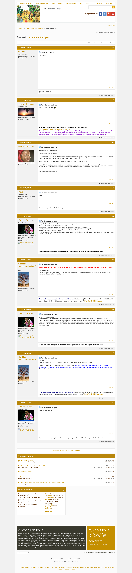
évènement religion (39, 37)
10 (27, 567)
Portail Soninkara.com (25, 3)
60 (56, 569)
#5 (113, 216)
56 (108, 567)
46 (91, 567)
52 (101, 567)
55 (106, 567)
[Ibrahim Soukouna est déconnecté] (26, 112)
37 (75, 567)
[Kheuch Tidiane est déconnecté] (26, 229)
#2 (113, 100)
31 (64, 567)
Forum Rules (48, 511)
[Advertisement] (77, 20)
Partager (110, 87)
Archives (103, 552)
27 (57, 567)
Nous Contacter (97, 3)
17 (40, 567)
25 (54, 567)
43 (85, 567)
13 (33, 567)
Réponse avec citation (107, 95)
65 (65, 569)
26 (56, 567)
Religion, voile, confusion (25, 460)
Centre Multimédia (71, 3)
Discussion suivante (74, 450)
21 (47, 567)
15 (36, 567)
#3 (113, 142)
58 (112, 567)
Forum (21, 28)
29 (61, 567)
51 (99, 567)
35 (71, 567)
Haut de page (111, 552)
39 (78, 567)
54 (105, 567)
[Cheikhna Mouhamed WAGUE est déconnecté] (23, 279)
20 (45, 567)
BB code (47, 494)
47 (92, 567)
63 (61, 569)
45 (89, 567)
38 (77, 567)
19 (43, 567)
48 (94, 567)
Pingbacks (48, 507)
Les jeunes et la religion (25, 471)
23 (50, 567)
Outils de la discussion (100, 43)
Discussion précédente (60, 450)
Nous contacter (88, 552)
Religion (40, 28)
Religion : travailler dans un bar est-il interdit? (31, 466)
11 (29, 567)
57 (110, 567)
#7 (113, 309)
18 (41, 567)
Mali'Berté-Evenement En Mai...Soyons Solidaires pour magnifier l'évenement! (41, 482)
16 (38, 567)
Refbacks (48, 509)
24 (52, 567)
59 (113, 567)
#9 (113, 402)
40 (80, 567)
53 (103, 567)
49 (96, 567)
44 (87, 567)
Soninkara (97, 552)
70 (74, 569)
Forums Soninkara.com (41, 3)
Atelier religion (22, 477)
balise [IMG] (50, 497)
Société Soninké (30, 28)
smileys (49, 496)
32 (66, 567)
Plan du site (108, 3)
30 (63, 567)
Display (112, 43)
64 (63, 569)
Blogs (80, 3)
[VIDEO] (47, 499)
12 (31, 567)
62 (60, 569)
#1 (113, 47)
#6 (113, 259)
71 (75, 569)
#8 (113, 353)
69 (72, 569)
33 (68, 567)
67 (68, 569)
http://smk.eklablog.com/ (93, 301)
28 (59, 567)
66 (67, 569)
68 (70, 569)
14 (34, 567)
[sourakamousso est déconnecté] (26, 156)
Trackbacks (49, 505)
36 (73, 567)
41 (82, 567)
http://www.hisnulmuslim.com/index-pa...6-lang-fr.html (55, 129)
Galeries (88, 3)
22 (49, 567)
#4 (113, 188)
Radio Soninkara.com (57, 3)
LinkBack (89, 43)
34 (70, 567)
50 (98, 567)
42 (84, 567)
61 (58, 569)
